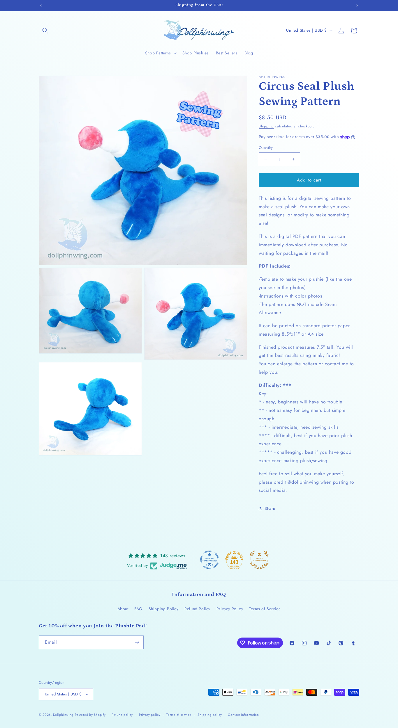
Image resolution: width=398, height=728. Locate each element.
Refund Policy (197, 609)
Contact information (243, 714)
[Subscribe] (137, 642)
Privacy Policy (229, 609)
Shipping (266, 126)
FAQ (138, 609)
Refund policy (122, 714)
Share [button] (270, 508)
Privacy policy (150, 714)
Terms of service (178, 714)
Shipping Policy (164, 609)
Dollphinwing (63, 714)
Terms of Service (265, 609)
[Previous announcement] (40, 5)
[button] (45, 30)
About (122, 609)
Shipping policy (210, 714)
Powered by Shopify (90, 714)
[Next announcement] (357, 5)
